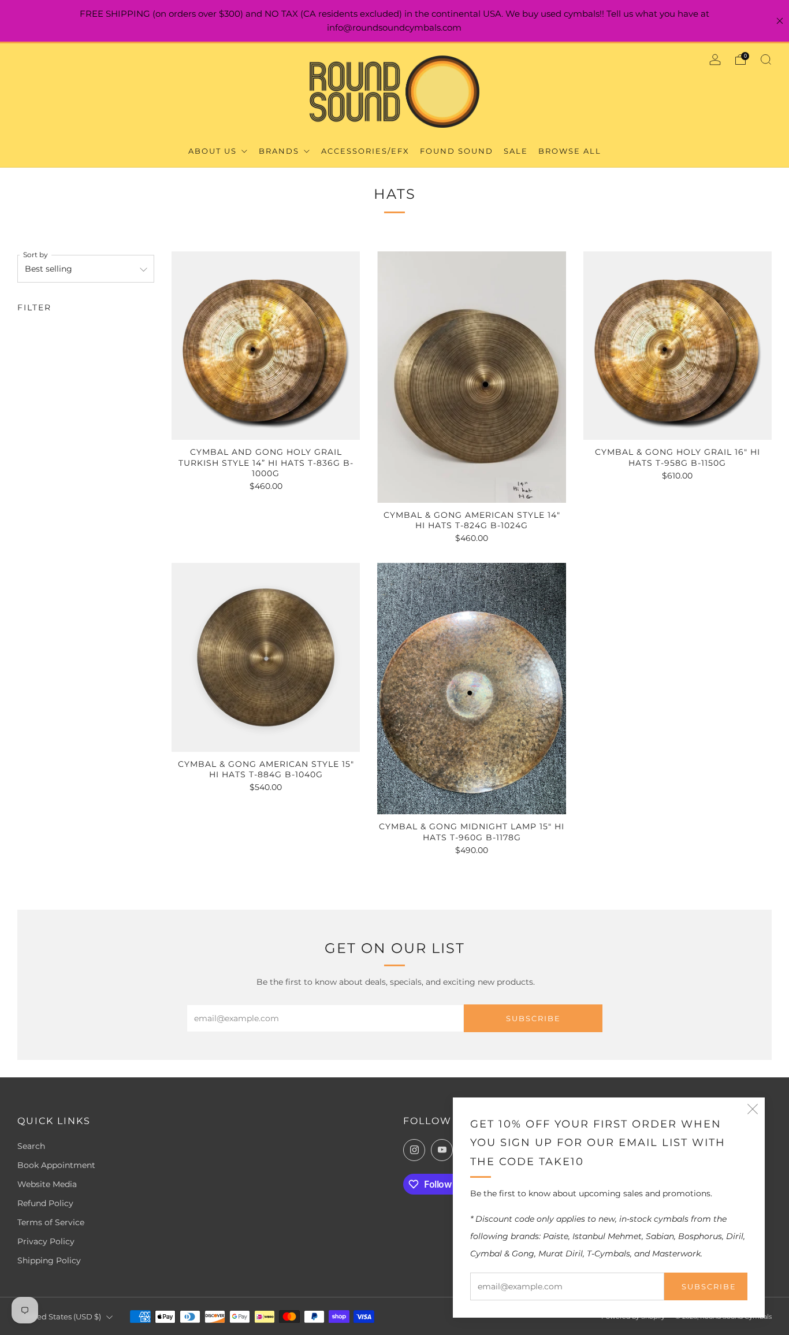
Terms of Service (50, 1222)
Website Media (47, 1184)
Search (31, 1146)
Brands (280, 150)
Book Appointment (56, 1165)
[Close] (780, 21)
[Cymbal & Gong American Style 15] (266, 657)
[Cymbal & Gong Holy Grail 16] (677, 345)
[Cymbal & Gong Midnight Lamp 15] (471, 688)
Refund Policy (45, 1203)
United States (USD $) (61, 1316)
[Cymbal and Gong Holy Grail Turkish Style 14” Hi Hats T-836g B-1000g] (266, 345)
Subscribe (709, 1286)
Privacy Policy (46, 1241)
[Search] (766, 59)
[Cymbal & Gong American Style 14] (471, 377)
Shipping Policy (49, 1260)
